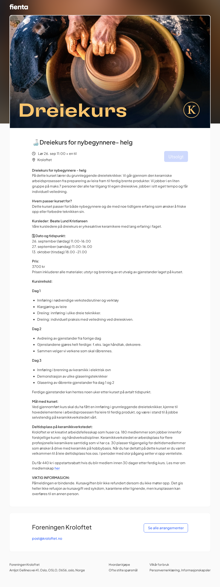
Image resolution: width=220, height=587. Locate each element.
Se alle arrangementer (166, 528)
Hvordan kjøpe (119, 564)
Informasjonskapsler (196, 570)
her (57, 468)
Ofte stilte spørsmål (123, 570)
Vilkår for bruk (159, 564)
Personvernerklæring (165, 570)
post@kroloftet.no (47, 538)
